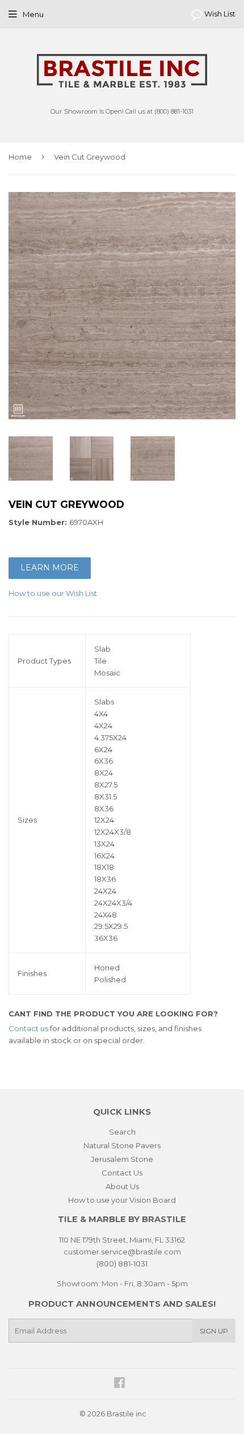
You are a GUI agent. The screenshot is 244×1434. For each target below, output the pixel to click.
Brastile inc (126, 1413)
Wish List (219, 13)
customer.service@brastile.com (122, 1251)
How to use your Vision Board (122, 1199)
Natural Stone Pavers (122, 1145)
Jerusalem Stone (122, 1159)
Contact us (28, 1028)
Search (122, 1131)
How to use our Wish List (53, 593)
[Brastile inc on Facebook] (119, 1384)
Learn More (49, 567)
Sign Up (214, 1331)
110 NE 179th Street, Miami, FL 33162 (122, 1239)
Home (20, 156)
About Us (122, 1186)
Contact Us (122, 1172)
